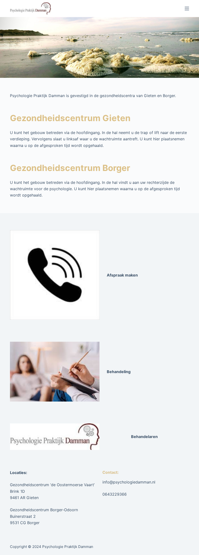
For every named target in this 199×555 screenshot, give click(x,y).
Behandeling (119, 371)
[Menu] (187, 8)
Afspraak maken (122, 275)
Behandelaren (144, 436)
